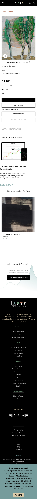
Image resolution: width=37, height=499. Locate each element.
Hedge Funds (19, 380)
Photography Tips (18, 430)
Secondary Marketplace (18, 337)
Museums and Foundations (18, 383)
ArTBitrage (18, 350)
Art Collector (18, 399)
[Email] (10, 415)
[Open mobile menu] (3, 3)
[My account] (30, 3)
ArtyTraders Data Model (18, 435)
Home (4, 11)
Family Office (18, 366)
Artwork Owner (18, 402)
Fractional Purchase (18, 119)
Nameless (5, 236)
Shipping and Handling (18, 433)
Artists (18, 334)
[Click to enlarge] (5, 56)
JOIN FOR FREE (18, 278)
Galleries (18, 386)
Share (26, 62)
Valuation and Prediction (18, 347)
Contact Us (18, 449)
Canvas (9, 90)
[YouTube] (27, 415)
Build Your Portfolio (18, 396)
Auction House (18, 372)
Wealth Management (18, 369)
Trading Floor (18, 356)
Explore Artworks (18, 331)
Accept (18, 494)
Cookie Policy (22, 475)
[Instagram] (18, 415)
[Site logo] (18, 3)
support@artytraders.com (18, 464)
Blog (18, 444)
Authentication (18, 353)
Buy (18, 100)
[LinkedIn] (22, 415)
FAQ (18, 447)
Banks (18, 377)
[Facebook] (14, 415)
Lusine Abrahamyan (11, 73)
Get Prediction (18, 114)
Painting (10, 11)
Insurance (18, 374)
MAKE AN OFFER (18, 105)
